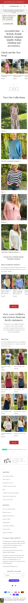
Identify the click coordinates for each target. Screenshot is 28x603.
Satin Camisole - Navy (19, 389)
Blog (4, 489)
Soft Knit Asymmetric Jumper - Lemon (6, 291)
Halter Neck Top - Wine (19, 366)
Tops (2, 192)
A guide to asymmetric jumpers (11, 493)
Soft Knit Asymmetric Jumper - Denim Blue (18, 291)
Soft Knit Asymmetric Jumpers (10, 161)
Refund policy (16, 597)
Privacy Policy (6, 529)
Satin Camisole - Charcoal (20, 411)
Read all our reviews (8, 482)
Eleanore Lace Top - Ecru (19, 433)
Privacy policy (23, 597)
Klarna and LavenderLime (9, 496)
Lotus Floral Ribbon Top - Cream (7, 434)
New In (3, 131)
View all (14, 89)
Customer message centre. (9, 486)
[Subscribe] (22, 575)
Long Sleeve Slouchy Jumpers (10, 252)
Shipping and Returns (8, 515)
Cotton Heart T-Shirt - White (6, 367)
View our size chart (8, 499)
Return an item (6, 512)
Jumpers (3, 222)
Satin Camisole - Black (6, 411)
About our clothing (7, 532)
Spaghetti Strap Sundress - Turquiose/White (18, 76)
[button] (3, 6)
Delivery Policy (6, 519)
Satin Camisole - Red (6, 389)
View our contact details (9, 509)
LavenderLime (8, 597)
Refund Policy (6, 522)
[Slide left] (10, 84)
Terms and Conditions (8, 525)
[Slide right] (17, 84)
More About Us (6, 479)
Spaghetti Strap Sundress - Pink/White (7, 76)
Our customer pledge (8, 476)
